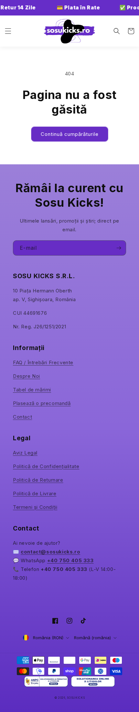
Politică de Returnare (38, 480)
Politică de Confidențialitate (46, 466)
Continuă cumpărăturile (70, 134)
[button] (8, 31)
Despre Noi (26, 376)
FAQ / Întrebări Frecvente (43, 362)
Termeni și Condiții (35, 507)
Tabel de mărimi (32, 390)
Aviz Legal (25, 453)
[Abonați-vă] (119, 248)
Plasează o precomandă (42, 403)
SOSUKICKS (76, 697)
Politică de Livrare (34, 493)
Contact (22, 417)
